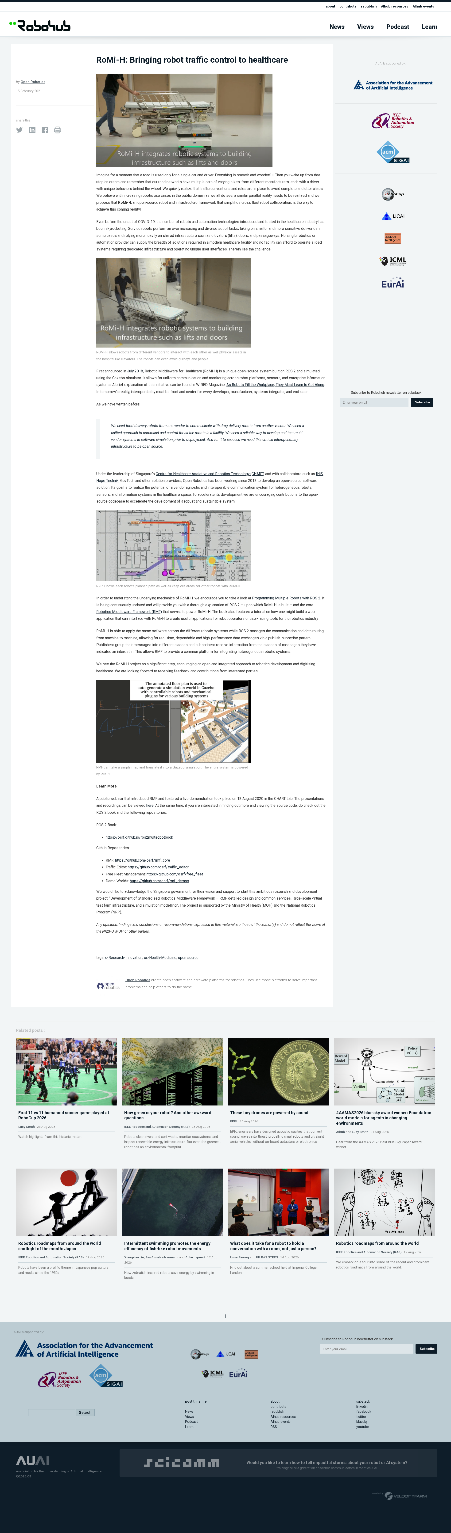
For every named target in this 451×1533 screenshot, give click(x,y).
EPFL (233, 1121)
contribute (348, 6)
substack (363, 1402)
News (337, 26)
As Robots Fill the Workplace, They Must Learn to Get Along (275, 384)
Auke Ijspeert (195, 1257)
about (330, 6)
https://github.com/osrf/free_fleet (175, 874)
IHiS (319, 474)
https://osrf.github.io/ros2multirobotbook (139, 837)
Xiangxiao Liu (134, 1257)
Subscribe (422, 402)
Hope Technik (107, 480)
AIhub (340, 1132)
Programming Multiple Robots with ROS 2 (286, 598)
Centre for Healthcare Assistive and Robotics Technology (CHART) (210, 474)
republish (369, 6)
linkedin (362, 1407)
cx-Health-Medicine (160, 957)
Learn (429, 26)
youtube (362, 1427)
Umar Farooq (239, 1257)
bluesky (362, 1422)
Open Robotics (33, 82)
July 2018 (135, 371)
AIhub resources (394, 6)
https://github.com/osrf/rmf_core (142, 860)
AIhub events (423, 6)
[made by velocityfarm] (400, 1495)
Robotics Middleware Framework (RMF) (129, 611)
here (150, 805)
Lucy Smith (26, 1126)
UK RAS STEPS (267, 1257)
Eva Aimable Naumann (161, 1257)
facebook (363, 1412)
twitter (361, 1417)
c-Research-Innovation (123, 957)
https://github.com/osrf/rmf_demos (159, 881)
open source (188, 957)
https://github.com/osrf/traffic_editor (158, 867)
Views (365, 26)
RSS (274, 1427)
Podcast (398, 26)
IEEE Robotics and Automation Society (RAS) (157, 1126)
